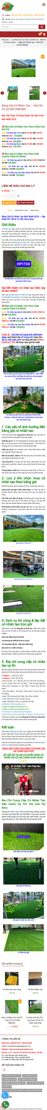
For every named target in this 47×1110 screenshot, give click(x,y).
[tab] (10, 210)
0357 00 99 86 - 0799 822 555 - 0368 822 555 (27, 15)
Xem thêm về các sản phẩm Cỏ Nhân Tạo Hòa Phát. (24, 714)
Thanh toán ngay (27, 203)
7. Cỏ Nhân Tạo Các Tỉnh (35, 1083)
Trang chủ (5, 40)
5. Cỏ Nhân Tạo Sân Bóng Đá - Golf (14, 1083)
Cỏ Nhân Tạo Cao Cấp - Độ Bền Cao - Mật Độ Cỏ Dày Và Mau (22, 1090)
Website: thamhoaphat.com (14, 704)
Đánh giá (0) (34, 210)
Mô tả (10, 210)
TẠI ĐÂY (17, 141)
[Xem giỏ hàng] (39, 35)
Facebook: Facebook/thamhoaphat (17, 712)
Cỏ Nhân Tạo (7, 1087)
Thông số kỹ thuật (21, 210)
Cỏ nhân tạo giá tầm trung (18, 172)
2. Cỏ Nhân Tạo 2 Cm (29, 1075)
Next (44, 93)
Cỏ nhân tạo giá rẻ (14, 160)
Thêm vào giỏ (10, 203)
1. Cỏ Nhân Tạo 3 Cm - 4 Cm (11, 1075)
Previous (2, 93)
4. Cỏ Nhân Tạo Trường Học (27, 1079)
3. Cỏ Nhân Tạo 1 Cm (9, 1079)
